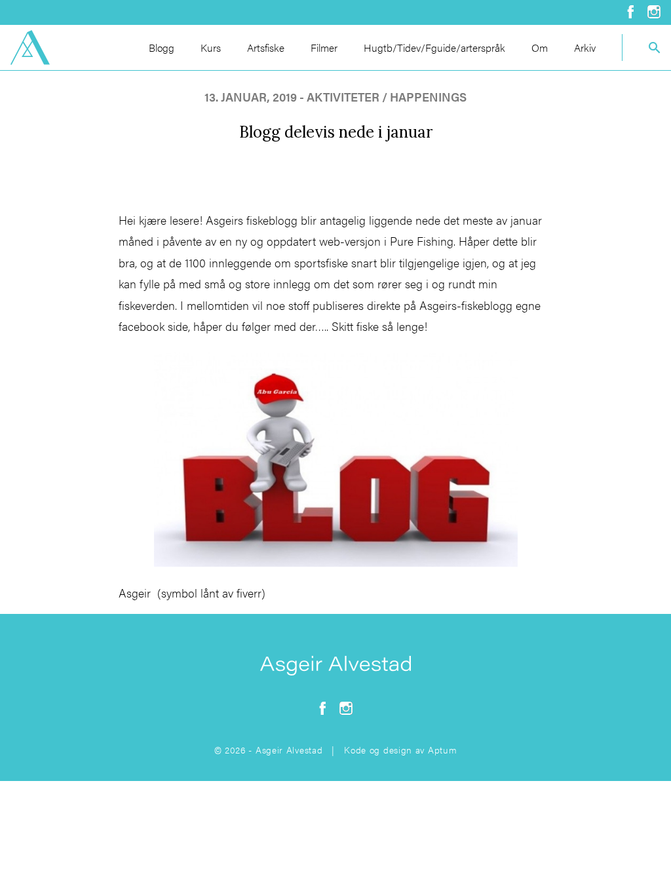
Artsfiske (265, 47)
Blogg (161, 47)
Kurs (211, 47)
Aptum (442, 749)
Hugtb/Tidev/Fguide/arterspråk (434, 47)
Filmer (324, 47)
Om (539, 47)
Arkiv (585, 47)
